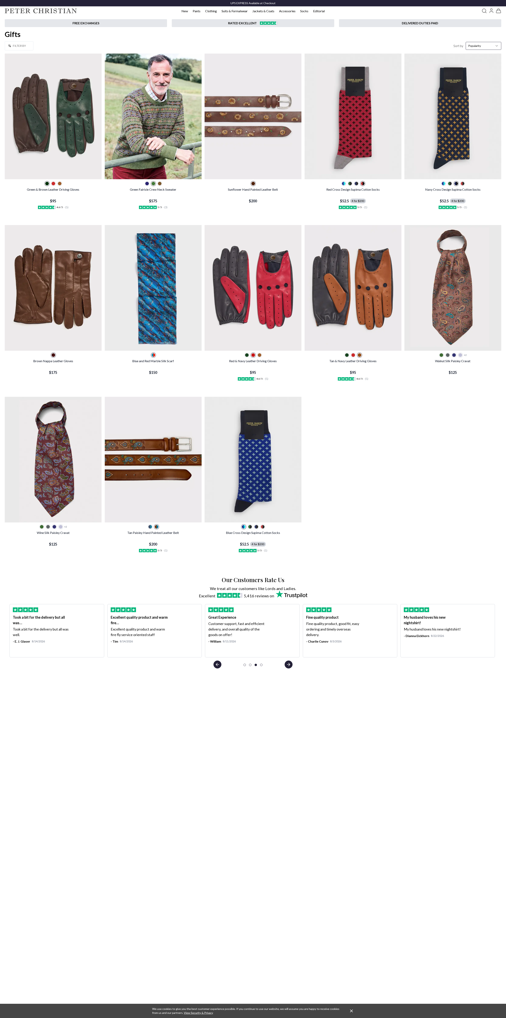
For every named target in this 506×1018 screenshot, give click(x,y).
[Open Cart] (498, 11)
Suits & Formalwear (235, 11)
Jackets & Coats (263, 11)
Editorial (319, 11)
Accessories (287, 11)
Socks (304, 11)
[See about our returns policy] (86, 23)
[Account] (491, 10)
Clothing (211, 11)
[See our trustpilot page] (253, 23)
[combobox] (483, 46)
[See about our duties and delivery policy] (420, 23)
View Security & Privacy (198, 1012)
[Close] (351, 1011)
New (184, 11)
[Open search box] (484, 11)
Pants (196, 11)
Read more (314, 645)
